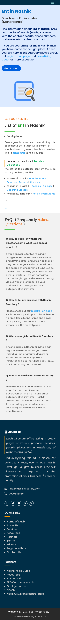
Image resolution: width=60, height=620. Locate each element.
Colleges (48, 186)
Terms (11, 540)
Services (12, 529)
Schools (36, 186)
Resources (13, 533)
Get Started (11, 68)
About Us (12, 525)
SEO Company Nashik (20, 582)
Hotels (36, 193)
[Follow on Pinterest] (31, 503)
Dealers (23, 182)
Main (7, 208)
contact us (18, 152)
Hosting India (15, 578)
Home (14, 611)
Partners (12, 537)
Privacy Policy (42, 611)
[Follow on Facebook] (7, 503)
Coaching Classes (17, 189)
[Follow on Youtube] (19, 503)
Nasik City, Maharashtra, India (25, 594)
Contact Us (14, 552)
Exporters (12, 182)
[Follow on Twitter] (13, 503)
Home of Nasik (16, 521)
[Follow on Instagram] (25, 503)
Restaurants (48, 193)
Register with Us (16, 548)
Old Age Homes (16, 586)
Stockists (35, 182)
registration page (18, 56)
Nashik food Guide (18, 571)
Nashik (11, 590)
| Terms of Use (25, 611)
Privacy (11, 544)
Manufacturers (37, 178)
